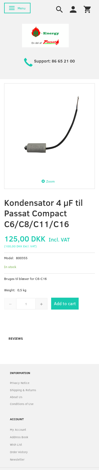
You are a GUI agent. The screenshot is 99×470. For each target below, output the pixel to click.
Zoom (50, 181)
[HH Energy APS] (45, 35)
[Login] (73, 9)
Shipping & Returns (23, 390)
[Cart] (87, 9)
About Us (16, 397)
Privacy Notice (19, 383)
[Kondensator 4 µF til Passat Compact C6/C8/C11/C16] (49, 129)
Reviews (16, 338)
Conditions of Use (22, 404)
